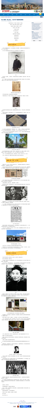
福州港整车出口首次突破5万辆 (35, 35)
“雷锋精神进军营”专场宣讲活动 (35, 29)
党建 (16, 14)
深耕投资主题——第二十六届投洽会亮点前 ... (37, 36)
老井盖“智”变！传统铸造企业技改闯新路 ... (36, 27)
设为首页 (21, 400)
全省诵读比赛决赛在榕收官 (35, 38)
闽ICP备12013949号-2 (19, 402)
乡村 (29, 14)
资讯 (8, 14)
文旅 (25, 14)
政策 (21, 14)
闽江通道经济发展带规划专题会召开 (36, 28)
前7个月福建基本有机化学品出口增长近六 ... (36, 37)
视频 (12, 14)
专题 (34, 14)
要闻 (3, 14)
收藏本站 (23, 400)
